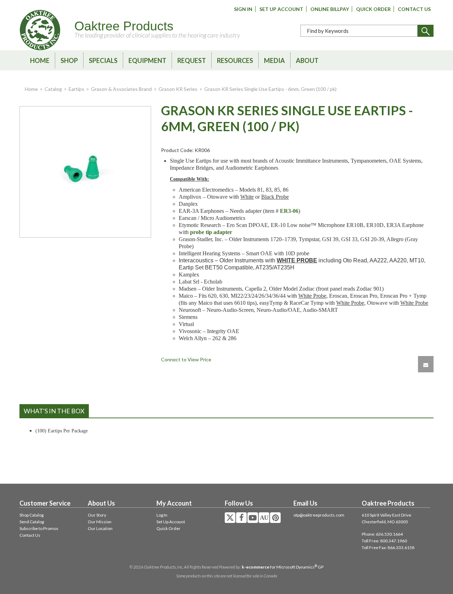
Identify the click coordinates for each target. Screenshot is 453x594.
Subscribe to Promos (38, 528)
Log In (161, 515)
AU (264, 517)
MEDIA (274, 60)
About (307, 60)
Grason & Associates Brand (121, 89)
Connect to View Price (186, 359)
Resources (235, 60)
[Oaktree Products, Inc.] (40, 30)
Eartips (76, 89)
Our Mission (99, 521)
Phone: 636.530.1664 (382, 534)
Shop (69, 60)
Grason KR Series (178, 89)
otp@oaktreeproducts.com (318, 515)
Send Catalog (31, 521)
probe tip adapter (211, 232)
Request (191, 60)
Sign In (243, 9)
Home (40, 60)
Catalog (53, 89)
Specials (103, 60)
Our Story (97, 515)
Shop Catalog (31, 515)
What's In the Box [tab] (54, 411)
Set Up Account (281, 9)
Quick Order (373, 9)
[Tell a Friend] (426, 364)
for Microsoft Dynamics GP (282, 567)
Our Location (100, 528)
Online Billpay (329, 9)
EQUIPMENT (147, 60)
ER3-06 (289, 211)
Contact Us (414, 9)
